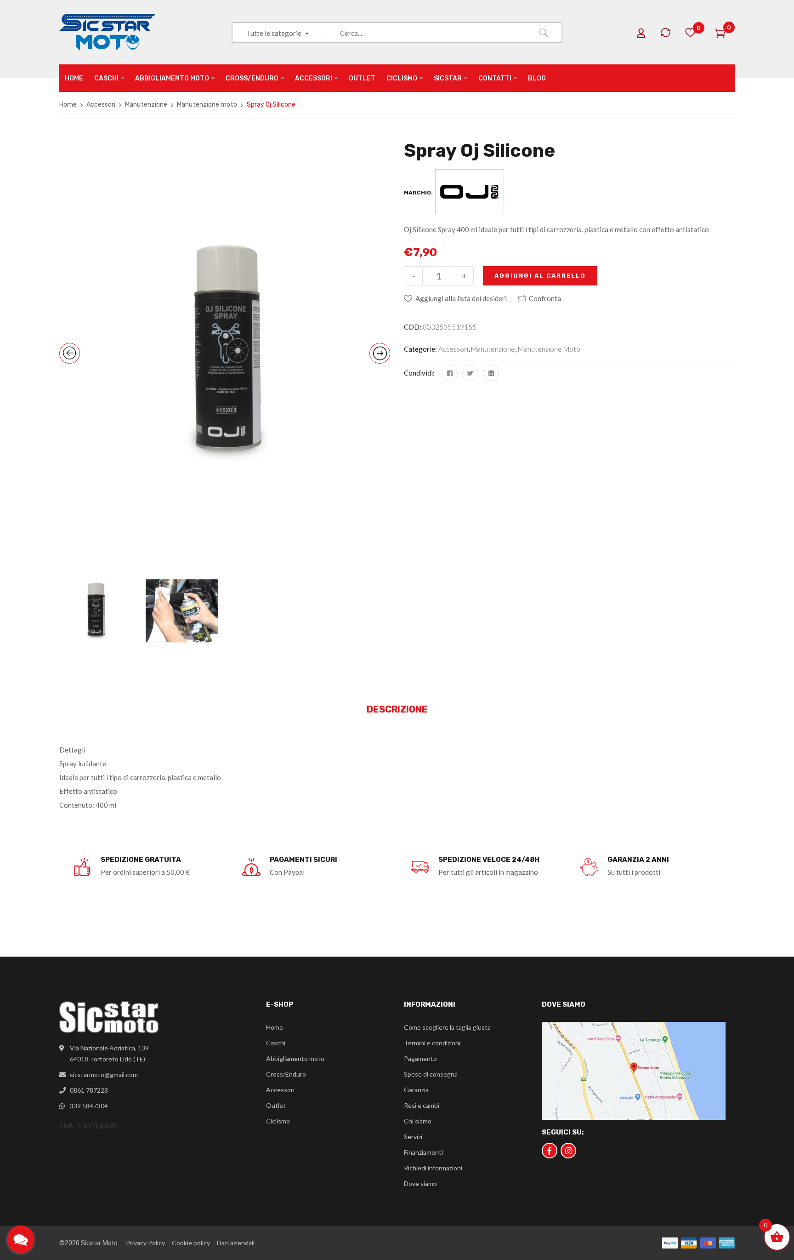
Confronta (545, 298)
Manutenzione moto (207, 104)
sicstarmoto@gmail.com (104, 1074)
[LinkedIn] (491, 373)
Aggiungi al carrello (540, 275)
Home (68, 104)
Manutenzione (146, 104)
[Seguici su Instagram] (568, 1150)
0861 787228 (89, 1090)
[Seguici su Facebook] (549, 1150)
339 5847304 (89, 1106)
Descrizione (397, 709)
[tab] (397, 709)
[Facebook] (450, 373)
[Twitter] (470, 373)
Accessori (100, 104)
